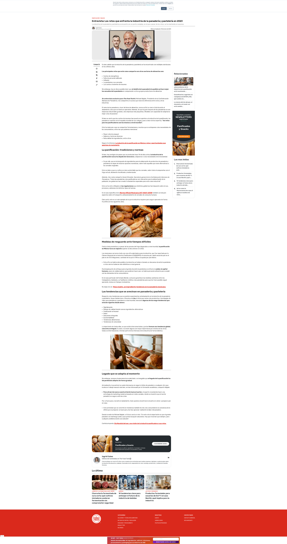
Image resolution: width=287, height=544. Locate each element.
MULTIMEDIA (120, 527)
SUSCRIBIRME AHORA (160, 444)
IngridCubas (99, 27)
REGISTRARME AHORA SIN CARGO (166, 542)
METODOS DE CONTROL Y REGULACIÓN (127, 520)
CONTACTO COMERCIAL (189, 518)
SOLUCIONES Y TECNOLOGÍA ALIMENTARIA (128, 518)
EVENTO (157, 518)
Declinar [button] (170, 8)
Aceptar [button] (163, 8)
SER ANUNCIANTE (188, 520)
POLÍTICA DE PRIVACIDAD (161, 523)
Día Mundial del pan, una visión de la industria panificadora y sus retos (140, 423)
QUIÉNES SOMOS (159, 520)
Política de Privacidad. (150, 5)
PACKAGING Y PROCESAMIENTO (125, 523)
